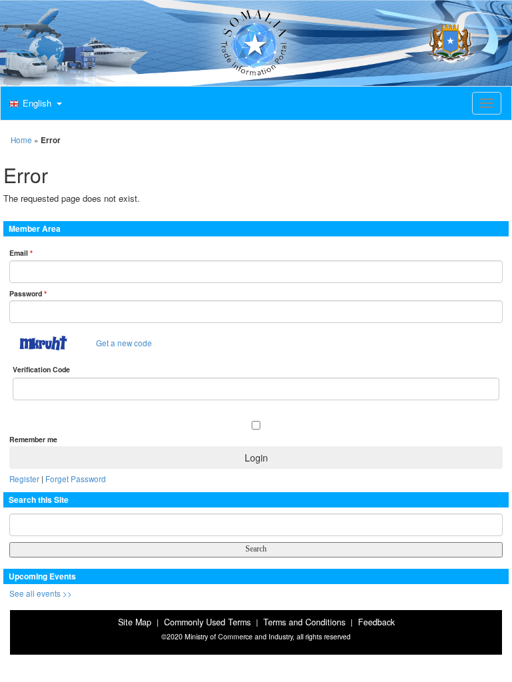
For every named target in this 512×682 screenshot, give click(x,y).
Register (24, 479)
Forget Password (75, 479)
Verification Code (41, 369)
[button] (34, 104)
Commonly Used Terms (207, 622)
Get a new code (124, 343)
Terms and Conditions (304, 622)
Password (28, 293)
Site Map (134, 622)
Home (21, 140)
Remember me (33, 439)
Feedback (376, 622)
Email (21, 253)
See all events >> (40, 593)
